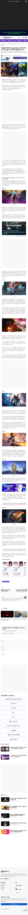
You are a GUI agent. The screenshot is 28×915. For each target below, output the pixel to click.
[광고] (14, 16)
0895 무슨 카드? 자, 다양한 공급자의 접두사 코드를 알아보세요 (18, 831)
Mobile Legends (18, 55)
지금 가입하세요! (14, 904)
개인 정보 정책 (24, 910)
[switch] (26, 37)
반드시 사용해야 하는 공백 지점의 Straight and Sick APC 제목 (17, 815)
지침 (26, 909)
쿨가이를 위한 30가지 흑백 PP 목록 (18, 822)
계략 (5, 44)
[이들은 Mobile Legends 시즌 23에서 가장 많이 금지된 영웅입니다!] (9, 58)
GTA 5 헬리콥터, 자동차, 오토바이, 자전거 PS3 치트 (18, 807)
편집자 (2, 885)
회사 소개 (3, 887)
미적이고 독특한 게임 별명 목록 (20, 619)
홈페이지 (2, 44)
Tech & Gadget (12, 800)
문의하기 (2, 888)
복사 (7, 59)
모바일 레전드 (7, 79)
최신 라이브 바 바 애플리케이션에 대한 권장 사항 (18, 799)
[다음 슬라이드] (25, 608)
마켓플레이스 (3, 884)
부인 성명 (25, 909)
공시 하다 (3, 889)
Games (13, 55)
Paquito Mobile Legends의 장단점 (18, 503)
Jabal (4, 55)
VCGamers (7, 909)
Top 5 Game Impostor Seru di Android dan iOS (7, 619)
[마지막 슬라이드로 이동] (23, 608)
